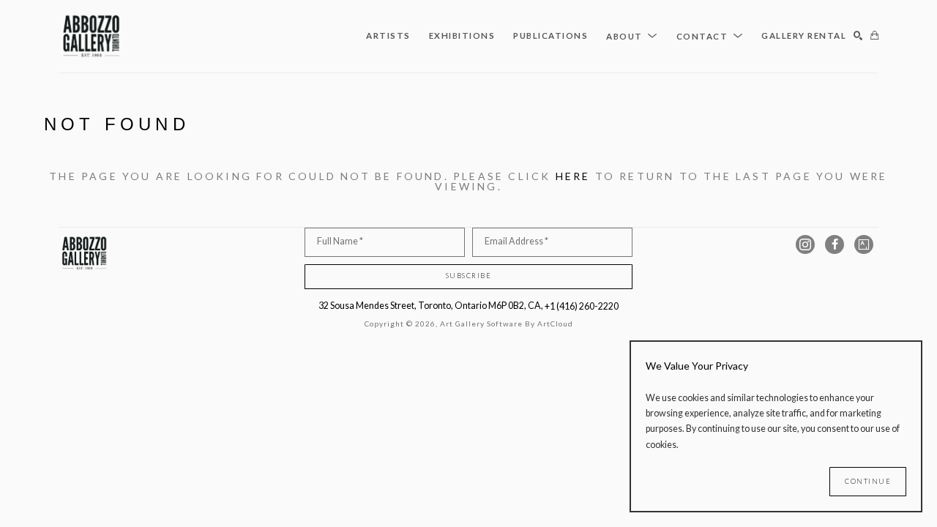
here (573, 176)
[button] (632, 36)
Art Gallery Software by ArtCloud (506, 323)
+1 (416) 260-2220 (582, 306)
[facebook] (834, 244)
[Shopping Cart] (874, 36)
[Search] (858, 36)
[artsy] (863, 244)
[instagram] (805, 244)
